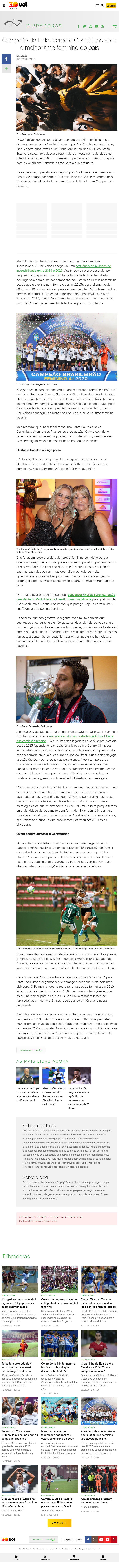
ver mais (57, 1523)
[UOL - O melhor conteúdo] (18, 5)
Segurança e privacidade (89, 1549)
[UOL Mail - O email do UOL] (97, 6)
